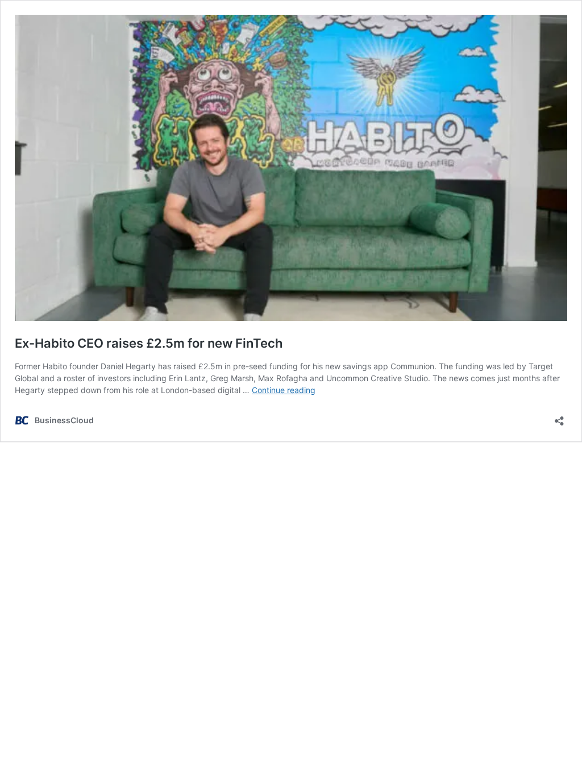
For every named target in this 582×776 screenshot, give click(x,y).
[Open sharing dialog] (559, 417)
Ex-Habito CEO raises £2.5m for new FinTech (148, 343)
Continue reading (283, 390)
